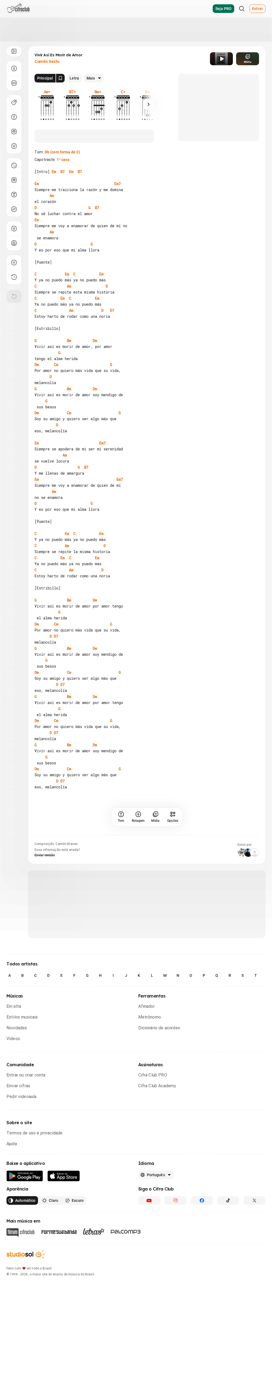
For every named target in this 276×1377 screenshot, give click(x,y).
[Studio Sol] (25, 1254)
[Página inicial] (18, 8)
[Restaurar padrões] (14, 296)
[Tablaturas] (14, 165)
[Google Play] (24, 1176)
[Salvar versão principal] (60, 78)
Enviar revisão (44, 855)
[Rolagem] (14, 68)
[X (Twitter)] (254, 1200)
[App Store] (63, 1176)
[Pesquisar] (241, 8)
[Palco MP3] (126, 1232)
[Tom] (14, 117)
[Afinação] (14, 146)
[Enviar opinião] (14, 262)
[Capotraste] (14, 131)
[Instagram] (175, 1200)
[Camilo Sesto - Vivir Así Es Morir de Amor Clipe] (221, 58)
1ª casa (63, 159)
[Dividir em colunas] (14, 83)
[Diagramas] (14, 180)
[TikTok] (228, 1200)
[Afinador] (14, 228)
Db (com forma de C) (62, 152)
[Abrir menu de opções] (14, 51)
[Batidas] (14, 209)
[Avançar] (148, 104)
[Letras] (93, 1231)
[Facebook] (202, 1200)
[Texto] (14, 194)
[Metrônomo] (14, 243)
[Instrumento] (14, 102)
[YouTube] (149, 1200)
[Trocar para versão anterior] (14, 277)
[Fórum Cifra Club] (20, 1232)
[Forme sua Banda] (59, 1231)
